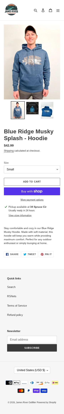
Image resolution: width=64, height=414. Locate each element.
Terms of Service (17, 305)
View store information (20, 215)
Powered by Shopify (46, 402)
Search (11, 286)
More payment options (32, 199)
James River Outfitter (26, 402)
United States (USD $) (31, 370)
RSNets (11, 296)
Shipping (9, 150)
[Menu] (58, 10)
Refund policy (15, 314)
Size (6, 162)
